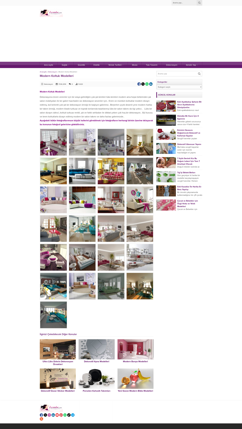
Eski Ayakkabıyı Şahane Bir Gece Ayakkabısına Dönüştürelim (189, 105)
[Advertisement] (121, 40)
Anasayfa (43, 72)
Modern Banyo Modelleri (135, 361)
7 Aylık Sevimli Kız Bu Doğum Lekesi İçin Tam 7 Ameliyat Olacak (188, 161)
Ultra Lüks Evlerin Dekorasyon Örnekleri (58, 363)
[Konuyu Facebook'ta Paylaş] (139, 84)
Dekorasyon (52, 72)
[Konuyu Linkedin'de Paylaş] (151, 84)
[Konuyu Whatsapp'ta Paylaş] (147, 84)
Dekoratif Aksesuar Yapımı (189, 144)
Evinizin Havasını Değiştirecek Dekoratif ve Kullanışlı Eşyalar (188, 133)
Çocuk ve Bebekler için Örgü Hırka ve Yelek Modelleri (187, 204)
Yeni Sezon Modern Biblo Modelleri (135, 391)
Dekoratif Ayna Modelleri (96, 361)
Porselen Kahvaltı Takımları (96, 391)
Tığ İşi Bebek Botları (186, 172)
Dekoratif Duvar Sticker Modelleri (58, 391)
